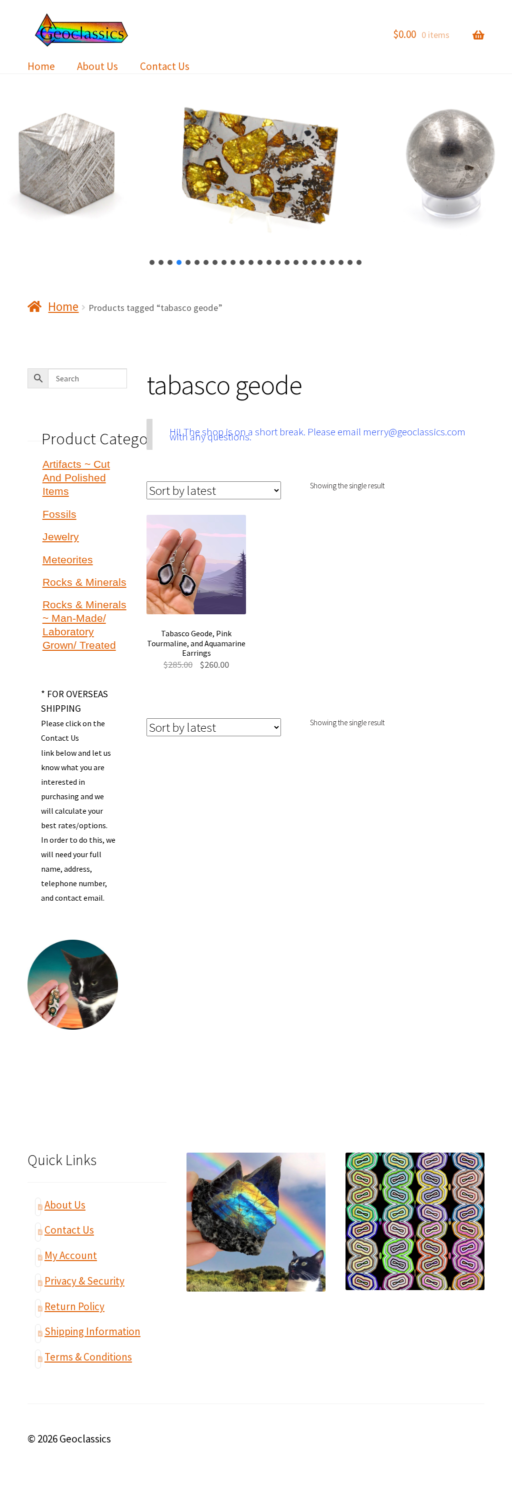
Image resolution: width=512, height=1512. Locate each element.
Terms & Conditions (88, 1357)
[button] (152, 262)
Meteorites (67, 559)
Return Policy (74, 1306)
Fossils (59, 514)
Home (41, 66)
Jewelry (60, 536)
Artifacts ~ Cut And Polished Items (76, 477)
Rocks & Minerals (84, 582)
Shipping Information (92, 1331)
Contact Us (165, 66)
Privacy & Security (84, 1281)
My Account (70, 1255)
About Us (97, 66)
